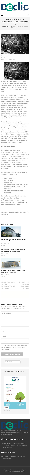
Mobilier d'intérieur (22, 445)
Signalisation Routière (19, 443)
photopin (3, 214)
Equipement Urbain (6, 443)
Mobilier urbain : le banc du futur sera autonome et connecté (13, 271)
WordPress (22, 471)
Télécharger (7, 410)
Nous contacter (7, 458)
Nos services (21, 456)
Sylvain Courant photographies (17, 212)
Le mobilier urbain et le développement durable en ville (13, 240)
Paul (3, 57)
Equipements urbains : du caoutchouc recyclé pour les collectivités (13, 250)
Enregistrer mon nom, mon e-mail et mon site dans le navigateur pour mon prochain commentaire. (14, 347)
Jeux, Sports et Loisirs (9, 445)
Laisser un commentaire (9, 59)
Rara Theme (8, 471)
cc (7, 214)
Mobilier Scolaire (7, 448)
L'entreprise (13, 456)
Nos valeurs (4, 456)
